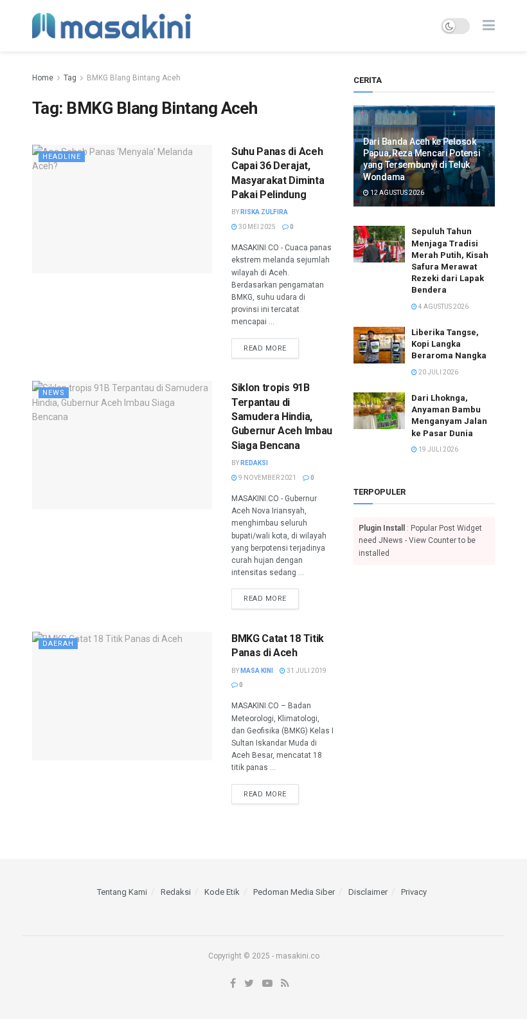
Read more (265, 348)
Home (42, 77)
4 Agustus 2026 (443, 306)
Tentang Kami (122, 892)
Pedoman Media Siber (294, 892)
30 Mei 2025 (256, 226)
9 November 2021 (266, 477)
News (53, 393)
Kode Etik (222, 892)
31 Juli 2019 (305, 670)
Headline (61, 156)
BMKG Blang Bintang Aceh (134, 77)
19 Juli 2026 (437, 449)
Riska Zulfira (264, 212)
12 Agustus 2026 (396, 192)
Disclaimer (368, 892)
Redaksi (254, 462)
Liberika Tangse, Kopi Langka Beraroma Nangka (449, 343)
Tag (70, 77)
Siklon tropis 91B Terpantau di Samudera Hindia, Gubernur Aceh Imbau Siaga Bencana (281, 416)
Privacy (414, 892)
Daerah (58, 643)
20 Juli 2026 (437, 372)
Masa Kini (256, 670)
